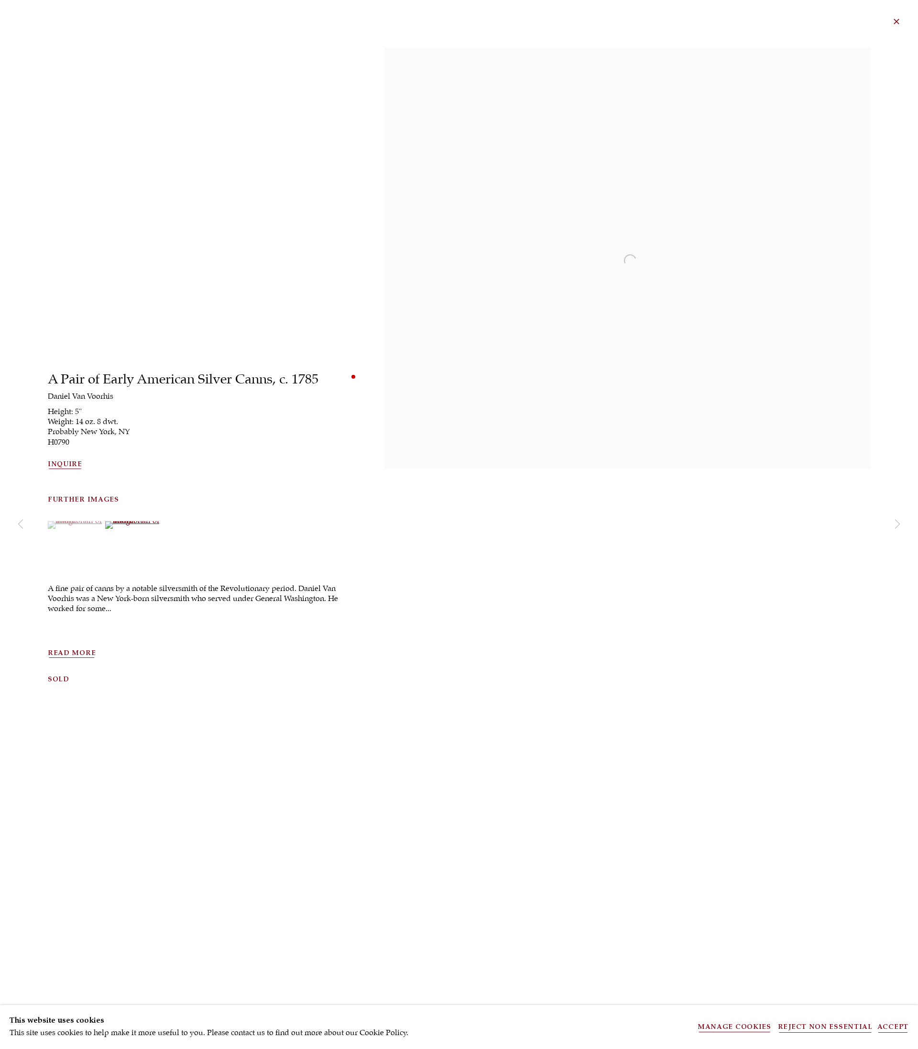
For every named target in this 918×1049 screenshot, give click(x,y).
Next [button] (897, 524)
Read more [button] (72, 653)
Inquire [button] (65, 464)
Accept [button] (892, 1027)
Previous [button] (20, 524)
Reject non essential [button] (825, 1027)
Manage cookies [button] (734, 1027)
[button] (75, 521)
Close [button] (896, 21)
